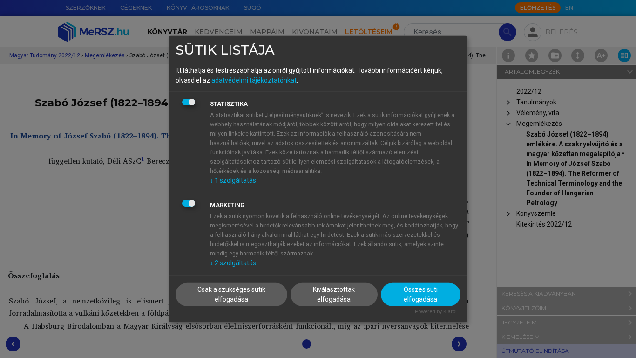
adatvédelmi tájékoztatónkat (254, 79)
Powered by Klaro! (436, 311)
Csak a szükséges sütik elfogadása (231, 294)
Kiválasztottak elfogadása (334, 294)
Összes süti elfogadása (421, 294)
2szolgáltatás (233, 262)
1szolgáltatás (233, 180)
